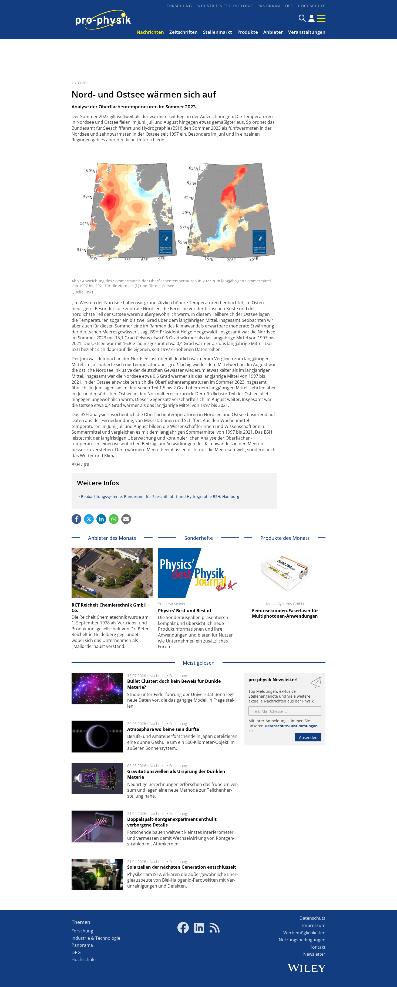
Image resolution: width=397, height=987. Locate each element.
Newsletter (314, 954)
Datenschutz (312, 918)
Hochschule (311, 5)
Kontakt (317, 947)
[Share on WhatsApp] (114, 519)
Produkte (247, 32)
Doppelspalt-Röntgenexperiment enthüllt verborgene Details (172, 822)
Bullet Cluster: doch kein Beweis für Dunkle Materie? (174, 684)
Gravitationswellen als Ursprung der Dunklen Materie (176, 774)
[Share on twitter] (89, 519)
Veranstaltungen (306, 32)
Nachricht (158, 675)
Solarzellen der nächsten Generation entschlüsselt (181, 867)
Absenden (308, 737)
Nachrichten (150, 32)
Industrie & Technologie (224, 5)
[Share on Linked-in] (101, 519)
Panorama (269, 5)
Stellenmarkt (217, 32)
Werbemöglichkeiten (304, 933)
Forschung (179, 5)
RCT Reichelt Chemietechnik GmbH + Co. (111, 607)
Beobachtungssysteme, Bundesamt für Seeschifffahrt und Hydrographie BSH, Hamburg (160, 496)
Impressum (313, 925)
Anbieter (273, 32)
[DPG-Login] (311, 18)
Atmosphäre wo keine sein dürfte (163, 729)
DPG (289, 5)
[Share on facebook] (76, 519)
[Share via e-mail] (126, 519)
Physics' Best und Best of (184, 611)
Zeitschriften (183, 32)
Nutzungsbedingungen (302, 940)
